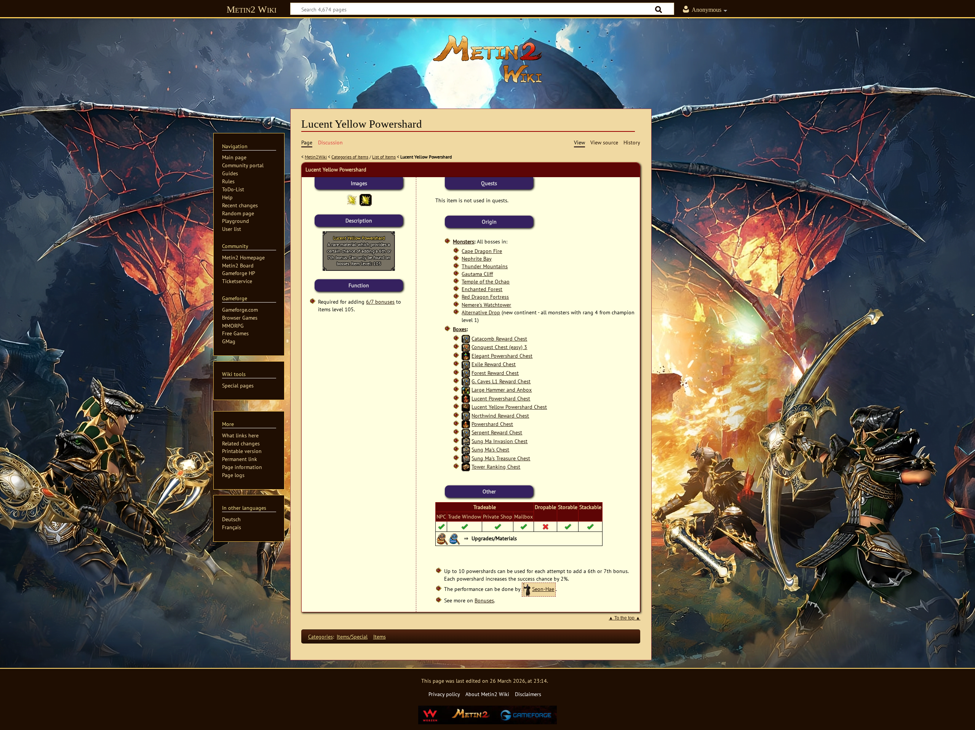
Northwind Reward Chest (500, 415)
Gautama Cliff (477, 273)
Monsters (463, 241)
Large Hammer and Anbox (502, 389)
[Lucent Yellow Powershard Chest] (466, 406)
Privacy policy (444, 694)
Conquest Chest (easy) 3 (499, 347)
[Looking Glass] (442, 537)
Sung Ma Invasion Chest (499, 441)
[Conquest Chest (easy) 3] (466, 347)
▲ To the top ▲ (624, 618)
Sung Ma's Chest (490, 449)
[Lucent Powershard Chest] (466, 398)
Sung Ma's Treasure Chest (501, 458)
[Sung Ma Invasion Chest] (466, 441)
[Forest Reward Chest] (466, 372)
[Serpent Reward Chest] (466, 432)
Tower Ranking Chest (496, 466)
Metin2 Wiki (252, 9)
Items (379, 636)
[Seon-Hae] (527, 588)
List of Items (384, 157)
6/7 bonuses (380, 301)
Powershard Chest (492, 423)
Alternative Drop (481, 312)
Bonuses (484, 600)
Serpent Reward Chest (497, 432)
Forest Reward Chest (495, 372)
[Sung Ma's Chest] (466, 449)
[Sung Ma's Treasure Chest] (466, 458)
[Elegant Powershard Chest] (466, 355)
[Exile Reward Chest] (466, 364)
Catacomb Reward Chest (499, 338)
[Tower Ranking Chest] (466, 466)
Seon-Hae (543, 588)
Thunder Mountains (485, 266)
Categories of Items (349, 157)
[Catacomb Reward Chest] (466, 338)
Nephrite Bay (477, 258)
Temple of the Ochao (486, 281)
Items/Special (352, 636)
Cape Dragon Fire (482, 251)
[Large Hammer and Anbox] (466, 389)
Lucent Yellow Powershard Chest (509, 406)
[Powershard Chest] (466, 423)
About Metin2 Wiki (487, 694)
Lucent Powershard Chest (501, 398)
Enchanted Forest (482, 289)
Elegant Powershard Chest (502, 355)
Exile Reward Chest (494, 364)
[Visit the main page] (487, 59)
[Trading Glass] (455, 537)
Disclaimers (528, 694)
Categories (320, 636)
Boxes (460, 329)
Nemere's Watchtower (486, 304)
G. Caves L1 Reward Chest (501, 381)
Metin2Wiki (316, 157)
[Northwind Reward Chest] (466, 415)
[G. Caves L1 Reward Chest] (466, 381)
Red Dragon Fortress (485, 296)
